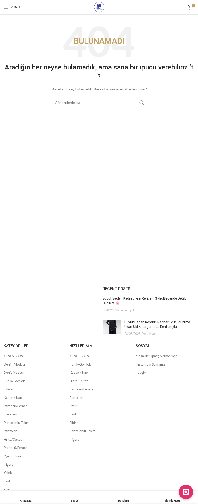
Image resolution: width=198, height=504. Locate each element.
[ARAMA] (141, 102)
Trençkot (11, 414)
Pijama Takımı (13, 456)
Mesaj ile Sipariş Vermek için (156, 356)
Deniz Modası (14, 372)
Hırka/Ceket (13, 439)
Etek (7, 489)
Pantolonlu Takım (16, 423)
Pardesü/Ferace (16, 406)
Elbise (8, 389)
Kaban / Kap (13, 397)
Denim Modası (14, 364)
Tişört (8, 464)
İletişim (141, 372)
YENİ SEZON (13, 356)
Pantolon (10, 431)
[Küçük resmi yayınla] (112, 328)
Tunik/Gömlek (14, 381)
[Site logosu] (99, 7)
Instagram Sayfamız (150, 364)
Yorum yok (127, 310)
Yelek (8, 472)
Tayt (7, 481)
